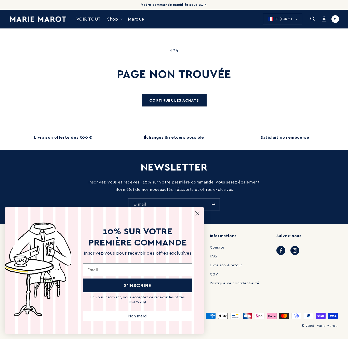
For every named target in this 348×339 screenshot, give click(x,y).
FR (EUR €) (283, 19)
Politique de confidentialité (234, 283)
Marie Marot (327, 325)
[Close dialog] (197, 213)
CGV (214, 274)
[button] (114, 19)
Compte (217, 247)
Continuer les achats (174, 100)
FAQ (213, 256)
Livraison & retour (226, 265)
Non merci (137, 315)
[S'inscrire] (213, 204)
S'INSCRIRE (137, 285)
